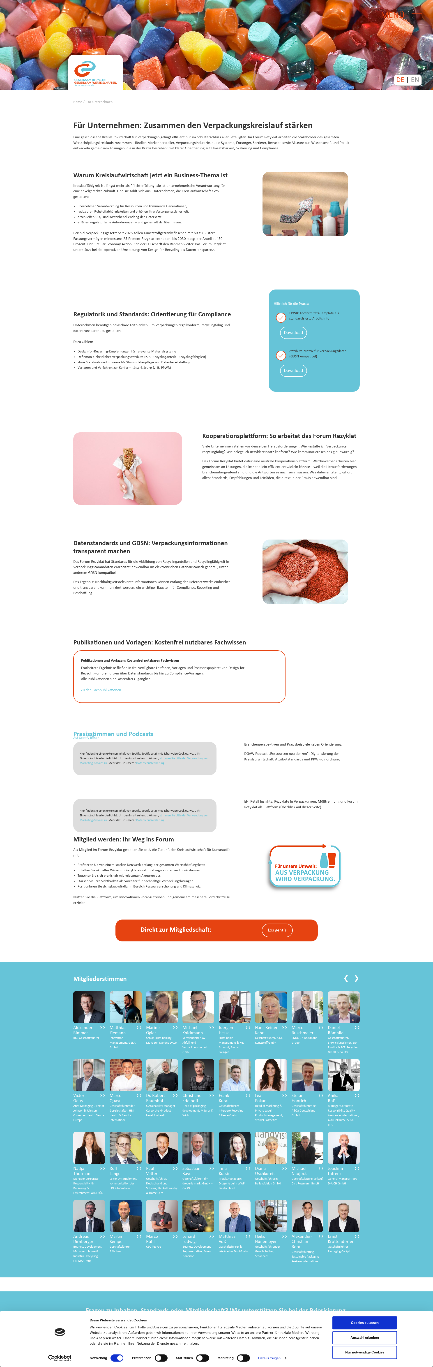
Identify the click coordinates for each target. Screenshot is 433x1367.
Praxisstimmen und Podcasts (113, 734)
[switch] (161, 1358)
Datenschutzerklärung (150, 763)
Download (293, 333)
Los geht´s (277, 930)
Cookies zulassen (365, 1323)
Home (77, 102)
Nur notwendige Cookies (364, 1352)
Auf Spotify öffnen (86, 738)
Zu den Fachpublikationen (101, 690)
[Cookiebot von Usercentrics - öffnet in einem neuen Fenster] (60, 1358)
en (415, 80)
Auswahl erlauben (364, 1337)
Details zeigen (269, 1358)
